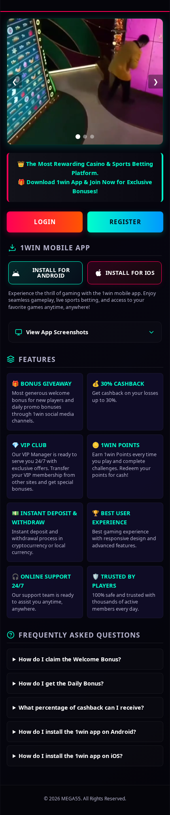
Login (45, 222)
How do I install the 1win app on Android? (77, 731)
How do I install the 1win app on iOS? (71, 756)
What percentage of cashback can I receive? (81, 707)
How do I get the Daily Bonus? (61, 683)
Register (125, 222)
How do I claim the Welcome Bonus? (70, 659)
